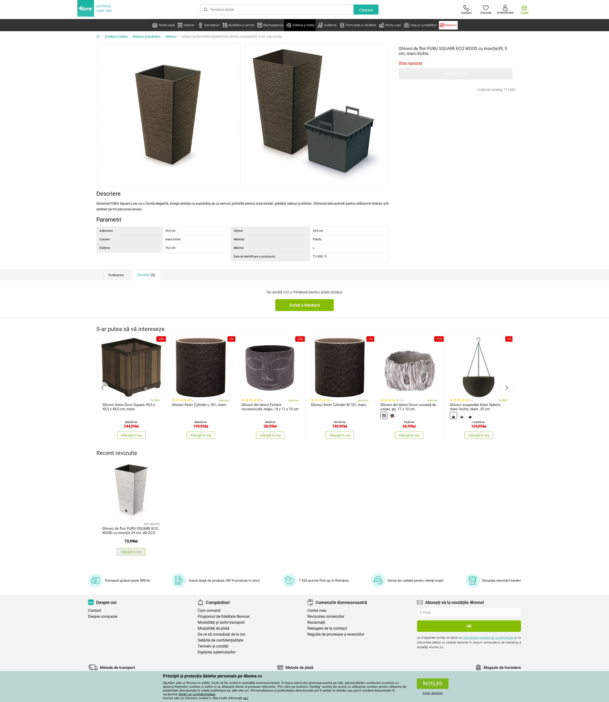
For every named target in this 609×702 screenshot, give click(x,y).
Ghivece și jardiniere (146, 36)
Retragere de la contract (327, 628)
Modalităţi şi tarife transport (221, 622)
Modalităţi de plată (213, 628)
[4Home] (99, 37)
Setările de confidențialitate (220, 640)
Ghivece (171, 36)
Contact (94, 610)
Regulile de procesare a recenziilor (335, 634)
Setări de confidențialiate (197, 694)
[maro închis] (453, 415)
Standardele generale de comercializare (488, 637)
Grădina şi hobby (116, 36)
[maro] (392, 415)
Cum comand (209, 610)
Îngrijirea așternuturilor (217, 652)
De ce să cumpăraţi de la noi (221, 634)
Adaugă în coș (456, 73)
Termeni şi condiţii (213, 646)
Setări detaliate (432, 693)
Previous (102, 388)
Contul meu (317, 610)
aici (245, 698)
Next (506, 388)
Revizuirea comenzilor (325, 616)
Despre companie (102, 616)
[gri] (384, 415)
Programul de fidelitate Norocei (224, 616)
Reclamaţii (316, 622)
